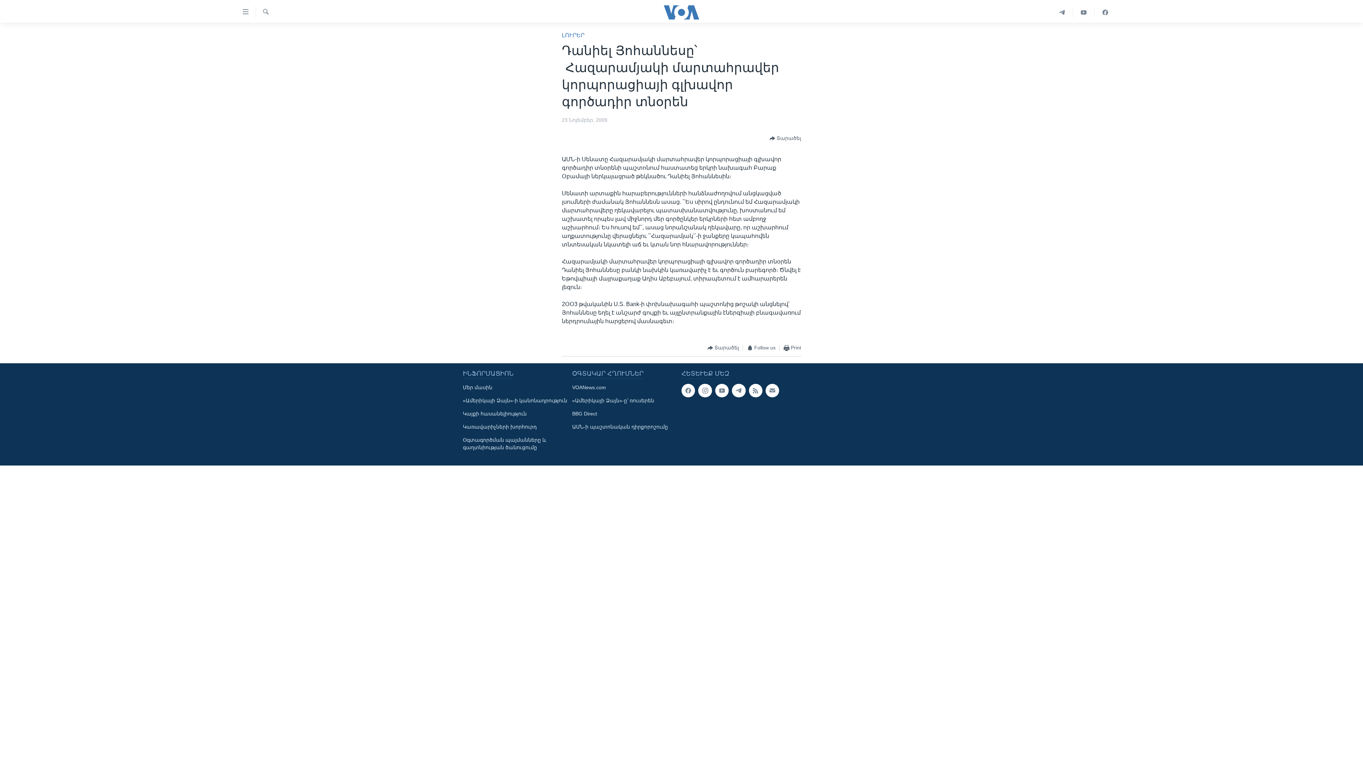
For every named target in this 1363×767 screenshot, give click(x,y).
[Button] (785, 138)
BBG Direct (584, 414)
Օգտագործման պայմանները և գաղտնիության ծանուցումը (504, 443)
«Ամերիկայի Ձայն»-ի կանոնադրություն (515, 400)
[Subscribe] (772, 390)
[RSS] (755, 390)
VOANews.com (589, 387)
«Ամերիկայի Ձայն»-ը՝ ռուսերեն (613, 400)
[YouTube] (1084, 12)
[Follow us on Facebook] (688, 390)
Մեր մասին (477, 387)
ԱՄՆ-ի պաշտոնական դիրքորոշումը (620, 427)
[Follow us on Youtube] (722, 390)
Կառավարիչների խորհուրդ (500, 427)
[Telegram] (1062, 12)
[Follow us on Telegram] (738, 390)
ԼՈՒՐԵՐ (573, 35)
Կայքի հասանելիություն (495, 414)
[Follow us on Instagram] (705, 390)
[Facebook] (1105, 12)
